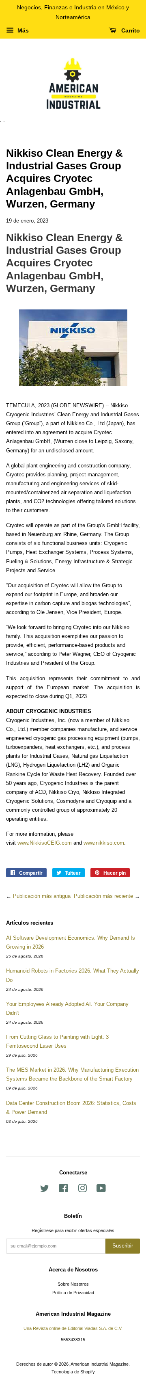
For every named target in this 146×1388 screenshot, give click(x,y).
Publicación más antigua (42, 896)
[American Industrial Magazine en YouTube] (101, 1190)
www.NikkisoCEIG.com (44, 843)
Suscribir (122, 1246)
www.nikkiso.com (104, 843)
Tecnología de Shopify (73, 1371)
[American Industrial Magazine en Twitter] (44, 1190)
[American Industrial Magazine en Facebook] (63, 1190)
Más (22, 30)
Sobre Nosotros (73, 1284)
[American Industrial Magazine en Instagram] (82, 1190)
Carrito (130, 30)
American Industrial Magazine (100, 1364)
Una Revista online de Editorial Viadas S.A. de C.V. (73, 1328)
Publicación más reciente (103, 896)
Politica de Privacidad (73, 1292)
